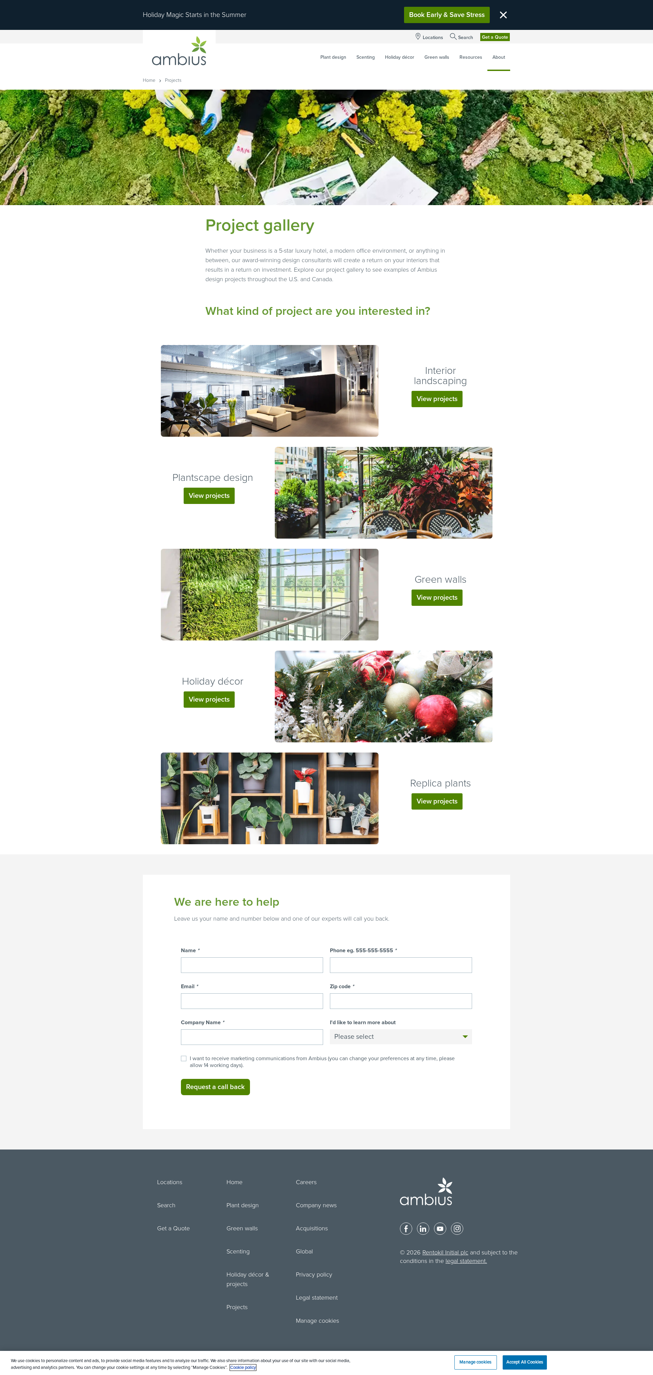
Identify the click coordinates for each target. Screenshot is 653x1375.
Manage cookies (317, 1320)
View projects (437, 399)
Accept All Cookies (524, 1362)
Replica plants (440, 783)
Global (304, 1251)
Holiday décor (213, 681)
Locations (433, 37)
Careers (306, 1182)
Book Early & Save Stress (447, 15)
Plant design (243, 1205)
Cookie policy (243, 1367)
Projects (237, 1307)
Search (465, 37)
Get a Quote (495, 37)
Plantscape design (212, 477)
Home (149, 80)
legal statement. (466, 1261)
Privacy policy (314, 1274)
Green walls (441, 579)
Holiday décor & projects (248, 1279)
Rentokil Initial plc (445, 1252)
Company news (316, 1205)
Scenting (238, 1251)
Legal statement (317, 1297)
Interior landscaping (440, 375)
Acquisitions (312, 1228)
